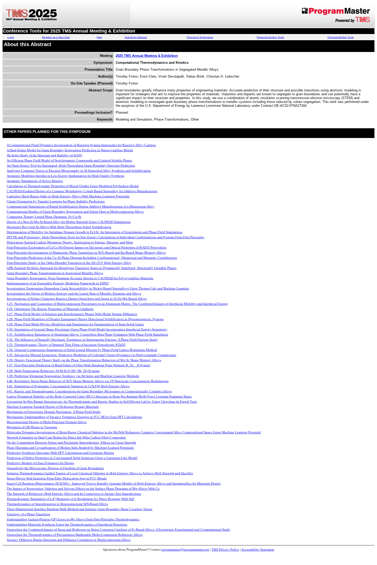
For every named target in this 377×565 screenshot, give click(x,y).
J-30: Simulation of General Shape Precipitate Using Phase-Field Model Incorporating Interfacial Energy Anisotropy (87, 329)
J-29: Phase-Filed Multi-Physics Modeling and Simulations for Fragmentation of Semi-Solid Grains (75, 324)
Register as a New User (56, 37)
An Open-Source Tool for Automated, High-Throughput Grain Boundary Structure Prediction (71, 165)
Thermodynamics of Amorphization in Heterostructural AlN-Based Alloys (57, 504)
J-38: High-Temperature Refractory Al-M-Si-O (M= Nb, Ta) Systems (53, 371)
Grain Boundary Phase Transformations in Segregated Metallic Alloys (55, 273)
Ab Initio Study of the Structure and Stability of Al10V (44, 155)
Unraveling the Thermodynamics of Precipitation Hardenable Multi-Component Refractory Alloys (75, 535)
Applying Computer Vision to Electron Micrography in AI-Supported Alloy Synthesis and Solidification (79, 171)
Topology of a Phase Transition (28, 514)
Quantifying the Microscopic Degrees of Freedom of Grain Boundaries (55, 468)
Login (10, 37)
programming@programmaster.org (185, 549)
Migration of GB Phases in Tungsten (32, 427)
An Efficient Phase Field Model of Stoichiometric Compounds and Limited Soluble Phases (69, 160)
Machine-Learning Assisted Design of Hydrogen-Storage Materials (53, 407)
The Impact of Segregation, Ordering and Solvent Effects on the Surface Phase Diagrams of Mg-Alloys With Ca (83, 489)
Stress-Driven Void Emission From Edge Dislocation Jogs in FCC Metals (57, 478)
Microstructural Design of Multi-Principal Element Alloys (47, 422)
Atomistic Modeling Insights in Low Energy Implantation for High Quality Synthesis (65, 176)
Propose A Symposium (200, 37)
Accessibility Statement (257, 549)
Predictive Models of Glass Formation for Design (40, 463)
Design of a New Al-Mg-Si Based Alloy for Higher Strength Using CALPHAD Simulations (69, 222)
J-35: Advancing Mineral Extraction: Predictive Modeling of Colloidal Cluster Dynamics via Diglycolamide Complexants (91, 355)
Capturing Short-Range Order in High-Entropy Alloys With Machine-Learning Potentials (68, 196)
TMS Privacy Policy (225, 549)
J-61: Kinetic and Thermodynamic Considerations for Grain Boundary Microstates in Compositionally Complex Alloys (89, 391)
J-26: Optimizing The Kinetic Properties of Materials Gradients (50, 309)
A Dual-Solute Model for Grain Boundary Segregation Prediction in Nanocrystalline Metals (70, 150)
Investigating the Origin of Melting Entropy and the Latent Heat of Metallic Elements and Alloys (74, 293)
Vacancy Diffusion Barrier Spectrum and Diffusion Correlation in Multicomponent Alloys (69, 540)
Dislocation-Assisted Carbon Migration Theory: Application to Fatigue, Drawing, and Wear (70, 242)
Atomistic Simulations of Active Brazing (35, 181)
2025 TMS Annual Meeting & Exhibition (147, 56)
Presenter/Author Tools (270, 37)
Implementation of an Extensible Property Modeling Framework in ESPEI (57, 283)
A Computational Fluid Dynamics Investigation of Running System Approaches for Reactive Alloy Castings (81, 145)
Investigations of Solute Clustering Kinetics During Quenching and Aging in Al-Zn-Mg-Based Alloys (77, 299)
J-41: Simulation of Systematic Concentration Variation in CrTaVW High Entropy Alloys (68, 386)
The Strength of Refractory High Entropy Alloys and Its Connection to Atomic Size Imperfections (74, 494)
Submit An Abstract (136, 37)
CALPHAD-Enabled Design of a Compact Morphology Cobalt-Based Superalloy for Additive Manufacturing (82, 191)
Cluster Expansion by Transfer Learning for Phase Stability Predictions (56, 201)
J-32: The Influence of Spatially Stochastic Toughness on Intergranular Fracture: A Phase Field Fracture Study (82, 340)
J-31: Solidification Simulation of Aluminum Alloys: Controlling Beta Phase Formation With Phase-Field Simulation (87, 334)
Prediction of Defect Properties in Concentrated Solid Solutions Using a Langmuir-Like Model (72, 458)
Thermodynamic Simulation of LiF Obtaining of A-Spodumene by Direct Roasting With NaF (70, 499)
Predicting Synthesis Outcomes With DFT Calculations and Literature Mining (60, 453)
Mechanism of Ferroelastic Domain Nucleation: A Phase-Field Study (54, 412)
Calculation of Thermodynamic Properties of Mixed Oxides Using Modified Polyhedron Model (73, 186)
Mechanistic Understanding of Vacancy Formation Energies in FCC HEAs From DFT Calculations (74, 417)
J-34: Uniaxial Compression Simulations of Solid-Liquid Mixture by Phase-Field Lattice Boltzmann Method (82, 350)
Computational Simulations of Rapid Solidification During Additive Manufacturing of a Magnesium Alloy (80, 206)
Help (99, 37)
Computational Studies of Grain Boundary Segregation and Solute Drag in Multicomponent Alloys (75, 212)
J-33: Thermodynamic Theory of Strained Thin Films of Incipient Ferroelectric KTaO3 (66, 345)
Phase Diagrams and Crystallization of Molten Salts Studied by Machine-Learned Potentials (70, 448)
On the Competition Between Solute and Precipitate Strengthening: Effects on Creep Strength (71, 442)
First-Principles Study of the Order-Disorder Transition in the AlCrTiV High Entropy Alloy (69, 263)
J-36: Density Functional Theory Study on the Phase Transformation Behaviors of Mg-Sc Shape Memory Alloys (84, 360)
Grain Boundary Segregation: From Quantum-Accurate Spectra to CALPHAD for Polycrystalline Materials (80, 278)
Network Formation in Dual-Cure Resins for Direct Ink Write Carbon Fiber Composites (66, 437)
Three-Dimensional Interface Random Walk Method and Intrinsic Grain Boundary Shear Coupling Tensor (79, 509)
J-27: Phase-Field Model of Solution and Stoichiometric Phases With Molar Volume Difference (72, 314)
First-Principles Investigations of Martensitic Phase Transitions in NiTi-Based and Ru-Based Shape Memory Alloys (86, 252)
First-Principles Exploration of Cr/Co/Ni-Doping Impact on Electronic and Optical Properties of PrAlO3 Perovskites (86, 247)
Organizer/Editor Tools (341, 37)
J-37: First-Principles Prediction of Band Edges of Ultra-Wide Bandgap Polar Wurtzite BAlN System (78, 365)
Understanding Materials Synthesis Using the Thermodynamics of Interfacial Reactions (67, 524)
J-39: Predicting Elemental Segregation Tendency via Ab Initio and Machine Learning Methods (73, 376)
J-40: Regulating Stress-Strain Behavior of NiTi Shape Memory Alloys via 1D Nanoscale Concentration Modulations (87, 381)
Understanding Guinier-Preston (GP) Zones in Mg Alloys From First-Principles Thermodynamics (73, 519)
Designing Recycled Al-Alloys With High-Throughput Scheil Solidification (59, 227)
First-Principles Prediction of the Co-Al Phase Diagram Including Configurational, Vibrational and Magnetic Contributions (92, 258)
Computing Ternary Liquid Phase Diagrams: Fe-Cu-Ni (44, 217)
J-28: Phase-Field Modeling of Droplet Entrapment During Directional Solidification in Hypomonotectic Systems (85, 319)
